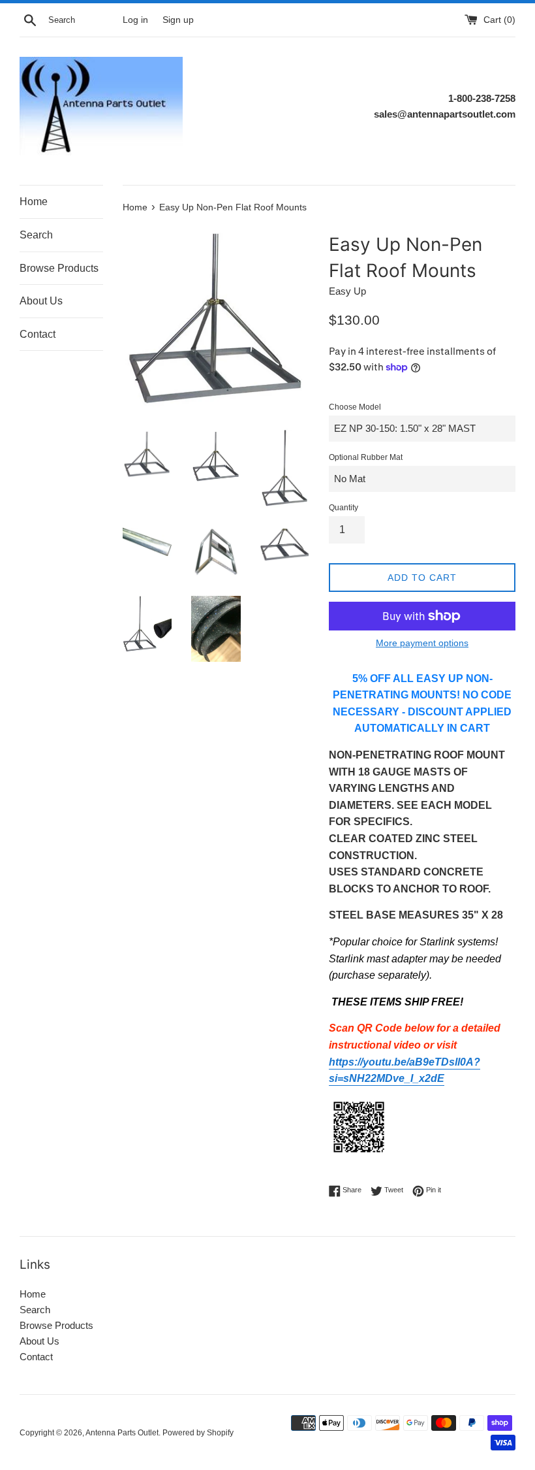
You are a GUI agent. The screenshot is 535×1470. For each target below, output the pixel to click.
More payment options (422, 643)
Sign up (178, 20)
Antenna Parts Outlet (122, 1432)
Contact (37, 334)
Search (36, 234)
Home (34, 201)
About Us (41, 300)
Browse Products (59, 268)
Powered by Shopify (198, 1432)
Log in (135, 20)
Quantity (343, 507)
